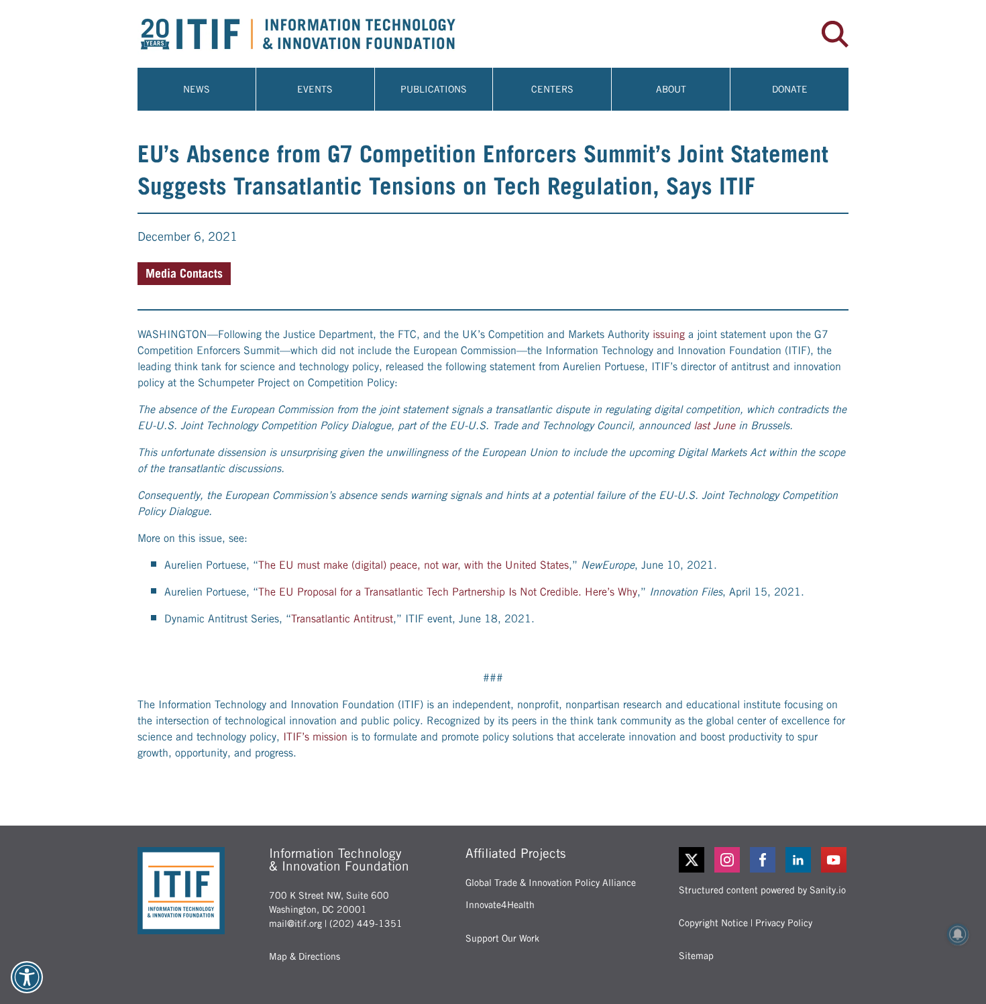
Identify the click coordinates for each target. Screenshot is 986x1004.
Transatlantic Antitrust (342, 618)
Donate (790, 89)
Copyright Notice (713, 923)
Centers (552, 89)
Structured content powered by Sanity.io (762, 890)
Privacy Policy (783, 923)
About (671, 89)
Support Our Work (502, 938)
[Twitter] (691, 860)
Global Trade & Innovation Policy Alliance (550, 882)
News (196, 89)
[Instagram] (728, 860)
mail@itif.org (295, 923)
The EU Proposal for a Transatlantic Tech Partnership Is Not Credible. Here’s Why (447, 591)
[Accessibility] (27, 977)
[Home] (315, 33)
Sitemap (696, 955)
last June (714, 425)
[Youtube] (834, 860)
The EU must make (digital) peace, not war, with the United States (413, 565)
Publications (433, 89)
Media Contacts (184, 273)
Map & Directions (304, 956)
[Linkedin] (799, 860)
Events (315, 89)
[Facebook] (763, 860)
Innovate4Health (500, 904)
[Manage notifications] (958, 934)
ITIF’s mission (315, 736)
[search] (835, 34)
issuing (669, 334)
